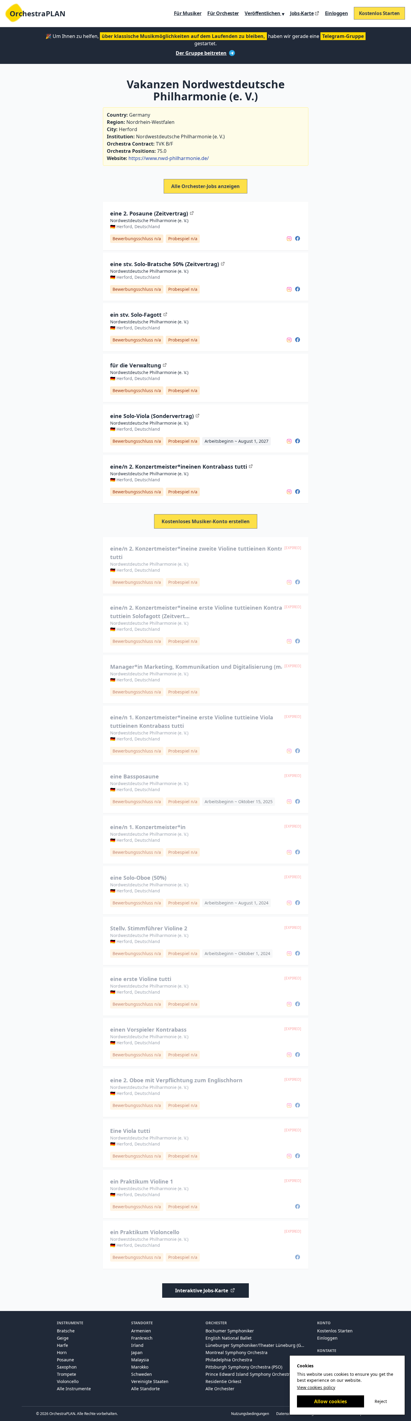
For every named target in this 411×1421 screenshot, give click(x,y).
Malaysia (140, 1360)
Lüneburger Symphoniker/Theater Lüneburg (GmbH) (259, 1345)
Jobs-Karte (302, 13)
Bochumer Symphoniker (230, 1331)
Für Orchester (223, 13)
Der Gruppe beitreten (201, 53)
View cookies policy (316, 1387)
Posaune (65, 1360)
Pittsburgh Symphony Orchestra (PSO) (244, 1367)
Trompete (66, 1374)
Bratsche (66, 1331)
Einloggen (336, 13)
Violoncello (68, 1381)
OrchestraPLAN (38, 13)
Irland (137, 1345)
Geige (63, 1338)
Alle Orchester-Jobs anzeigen (205, 186)
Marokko (139, 1367)
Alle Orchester (220, 1388)
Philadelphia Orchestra (229, 1360)
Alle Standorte (145, 1388)
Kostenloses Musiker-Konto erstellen (206, 521)
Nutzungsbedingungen (250, 1413)
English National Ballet (229, 1338)
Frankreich (142, 1338)
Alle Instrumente (74, 1388)
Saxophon (67, 1367)
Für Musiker (188, 13)
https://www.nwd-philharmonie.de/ (168, 158)
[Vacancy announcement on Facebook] (297, 238)
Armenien (141, 1331)
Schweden (141, 1374)
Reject (381, 1401)
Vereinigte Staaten (149, 1381)
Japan (137, 1352)
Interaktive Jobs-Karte (201, 1290)
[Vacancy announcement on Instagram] (289, 238)
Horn (62, 1352)
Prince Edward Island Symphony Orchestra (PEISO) (257, 1374)
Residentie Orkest (223, 1381)
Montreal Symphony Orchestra (236, 1352)
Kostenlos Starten (379, 13)
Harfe (62, 1345)
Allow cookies (330, 1401)
